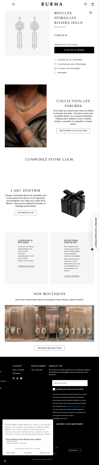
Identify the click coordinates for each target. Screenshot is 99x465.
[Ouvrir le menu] (8, 4)
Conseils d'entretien (71, 276)
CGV (57, 447)
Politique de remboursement (42, 459)
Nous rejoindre (36, 370)
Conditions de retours (26, 266)
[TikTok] (17, 378)
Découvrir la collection (73, 131)
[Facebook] (21, 378)
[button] (96, 232)
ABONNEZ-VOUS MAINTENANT (70, 424)
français (73, 450)
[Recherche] (15, 4)
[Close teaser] (92, 249)
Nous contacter (18, 370)
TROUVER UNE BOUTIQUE (49, 348)
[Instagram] (14, 378)
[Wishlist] (83, 4)
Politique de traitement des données (75, 406)
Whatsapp (16, 373)
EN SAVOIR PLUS (26, 213)
